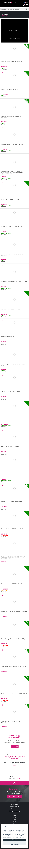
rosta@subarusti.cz (16, 793)
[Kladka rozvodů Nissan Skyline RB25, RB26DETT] (14, 602)
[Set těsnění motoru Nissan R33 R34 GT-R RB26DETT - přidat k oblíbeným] (2, 705)
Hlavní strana (12, 778)
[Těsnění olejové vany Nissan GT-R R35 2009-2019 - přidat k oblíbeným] (2, 347)
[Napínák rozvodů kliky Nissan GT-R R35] (14, 135)
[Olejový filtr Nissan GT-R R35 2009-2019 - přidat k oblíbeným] (2, 210)
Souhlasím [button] (14, 839)
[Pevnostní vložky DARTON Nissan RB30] (14, 492)
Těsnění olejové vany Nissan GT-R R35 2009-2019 (13, 364)
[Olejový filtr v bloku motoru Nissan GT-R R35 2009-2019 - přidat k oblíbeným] (2, 237)
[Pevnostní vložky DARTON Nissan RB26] (14, 52)
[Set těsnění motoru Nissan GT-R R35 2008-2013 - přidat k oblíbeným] (2, 677)
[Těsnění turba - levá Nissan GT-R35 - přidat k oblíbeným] (2, 375)
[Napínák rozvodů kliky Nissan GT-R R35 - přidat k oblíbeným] (2, 127)
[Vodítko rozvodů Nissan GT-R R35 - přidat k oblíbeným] (2, 430)
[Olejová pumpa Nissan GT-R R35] (14, 190)
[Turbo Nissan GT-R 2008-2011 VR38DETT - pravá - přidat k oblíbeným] (2, 402)
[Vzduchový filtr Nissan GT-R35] (14, 464)
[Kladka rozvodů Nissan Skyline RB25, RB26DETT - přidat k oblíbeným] (2, 595)
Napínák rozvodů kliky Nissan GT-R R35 (12, 144)
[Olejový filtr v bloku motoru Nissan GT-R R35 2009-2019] (14, 245)
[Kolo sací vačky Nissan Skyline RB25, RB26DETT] (14, 107)
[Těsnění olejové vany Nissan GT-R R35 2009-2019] (14, 355)
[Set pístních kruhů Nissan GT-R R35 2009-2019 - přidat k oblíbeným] (2, 650)
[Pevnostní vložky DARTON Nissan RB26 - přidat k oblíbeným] (2, 45)
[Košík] (23, 5)
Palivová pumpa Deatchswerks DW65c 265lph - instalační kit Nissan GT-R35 (13, 639)
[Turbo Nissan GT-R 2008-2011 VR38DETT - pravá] (14, 409)
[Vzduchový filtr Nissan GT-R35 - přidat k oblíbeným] (2, 457)
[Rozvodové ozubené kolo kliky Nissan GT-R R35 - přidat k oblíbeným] (2, 265)
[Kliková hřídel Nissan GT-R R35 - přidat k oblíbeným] (2, 73)
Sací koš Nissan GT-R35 (7, 336)
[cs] (25, 2)
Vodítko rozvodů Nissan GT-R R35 (10, 446)
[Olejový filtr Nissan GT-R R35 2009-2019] (14, 217)
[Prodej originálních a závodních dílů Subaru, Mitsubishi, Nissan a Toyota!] (8, 2)
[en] (27, 2)
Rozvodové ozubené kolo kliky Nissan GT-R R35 (14, 281)
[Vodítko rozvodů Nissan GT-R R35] (14, 437)
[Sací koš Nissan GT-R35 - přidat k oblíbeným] (2, 320)
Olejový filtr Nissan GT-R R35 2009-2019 (12, 226)
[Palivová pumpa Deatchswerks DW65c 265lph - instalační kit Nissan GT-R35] (14, 629)
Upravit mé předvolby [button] (14, 844)
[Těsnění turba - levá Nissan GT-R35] (14, 382)
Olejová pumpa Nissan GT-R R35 (10, 199)
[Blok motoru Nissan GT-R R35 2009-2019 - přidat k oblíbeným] (2, 567)
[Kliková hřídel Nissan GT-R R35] (14, 80)
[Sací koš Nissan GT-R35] (14, 327)
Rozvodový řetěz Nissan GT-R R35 (10, 309)
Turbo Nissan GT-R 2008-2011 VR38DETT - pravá (14, 419)
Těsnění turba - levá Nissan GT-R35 (10, 391)
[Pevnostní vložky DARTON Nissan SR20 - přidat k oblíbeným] (2, 512)
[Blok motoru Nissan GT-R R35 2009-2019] (14, 574)
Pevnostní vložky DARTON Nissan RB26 (12, 61)
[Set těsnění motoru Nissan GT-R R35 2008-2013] (14, 684)
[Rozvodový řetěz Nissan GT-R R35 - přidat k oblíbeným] (2, 292)
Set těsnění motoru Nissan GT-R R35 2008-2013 (14, 694)
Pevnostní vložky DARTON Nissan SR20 (12, 529)
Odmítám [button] (14, 842)
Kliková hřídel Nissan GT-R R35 (9, 89)
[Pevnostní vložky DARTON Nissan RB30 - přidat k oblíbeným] (2, 485)
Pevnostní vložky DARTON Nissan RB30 (12, 501)
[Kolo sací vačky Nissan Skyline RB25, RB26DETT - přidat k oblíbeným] (2, 100)
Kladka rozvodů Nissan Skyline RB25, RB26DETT (14, 611)
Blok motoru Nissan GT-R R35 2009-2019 (12, 584)
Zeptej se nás (15, 746)
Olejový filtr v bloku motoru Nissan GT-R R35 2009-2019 (13, 254)
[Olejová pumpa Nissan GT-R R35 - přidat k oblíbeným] (2, 182)
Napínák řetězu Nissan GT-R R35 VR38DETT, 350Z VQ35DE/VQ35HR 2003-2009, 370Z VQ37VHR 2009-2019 (13, 173)
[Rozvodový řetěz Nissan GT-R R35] (14, 300)
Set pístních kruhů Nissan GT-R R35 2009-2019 (13, 666)
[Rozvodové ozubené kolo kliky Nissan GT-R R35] (14, 272)
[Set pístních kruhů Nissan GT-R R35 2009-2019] (14, 657)
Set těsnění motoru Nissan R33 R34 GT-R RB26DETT (12, 722)
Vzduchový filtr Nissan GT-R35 (9, 474)
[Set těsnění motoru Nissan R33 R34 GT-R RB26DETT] (14, 712)
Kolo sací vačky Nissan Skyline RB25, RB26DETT (11, 117)
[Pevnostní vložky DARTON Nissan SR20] (14, 519)
